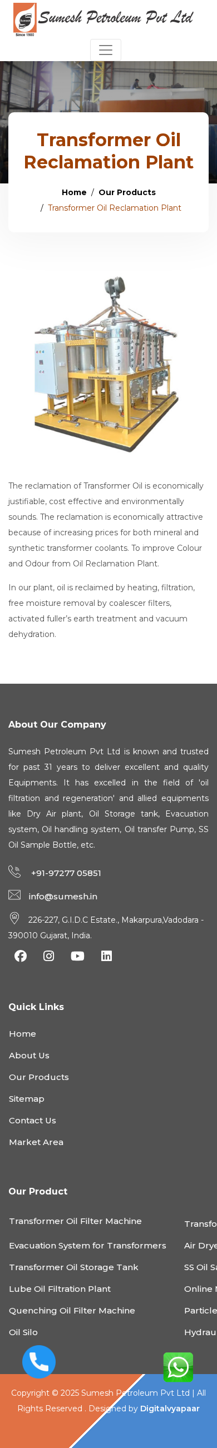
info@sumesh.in (63, 896)
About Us (29, 1055)
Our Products (127, 192)
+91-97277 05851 (65, 873)
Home (74, 192)
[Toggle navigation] (105, 50)
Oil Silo (23, 1332)
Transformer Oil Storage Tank (74, 1267)
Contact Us (32, 1120)
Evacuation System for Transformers (87, 1245)
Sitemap (27, 1098)
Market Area (36, 1142)
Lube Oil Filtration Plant (60, 1288)
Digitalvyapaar (170, 1409)
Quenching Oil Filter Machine (72, 1310)
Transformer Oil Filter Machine (75, 1221)
